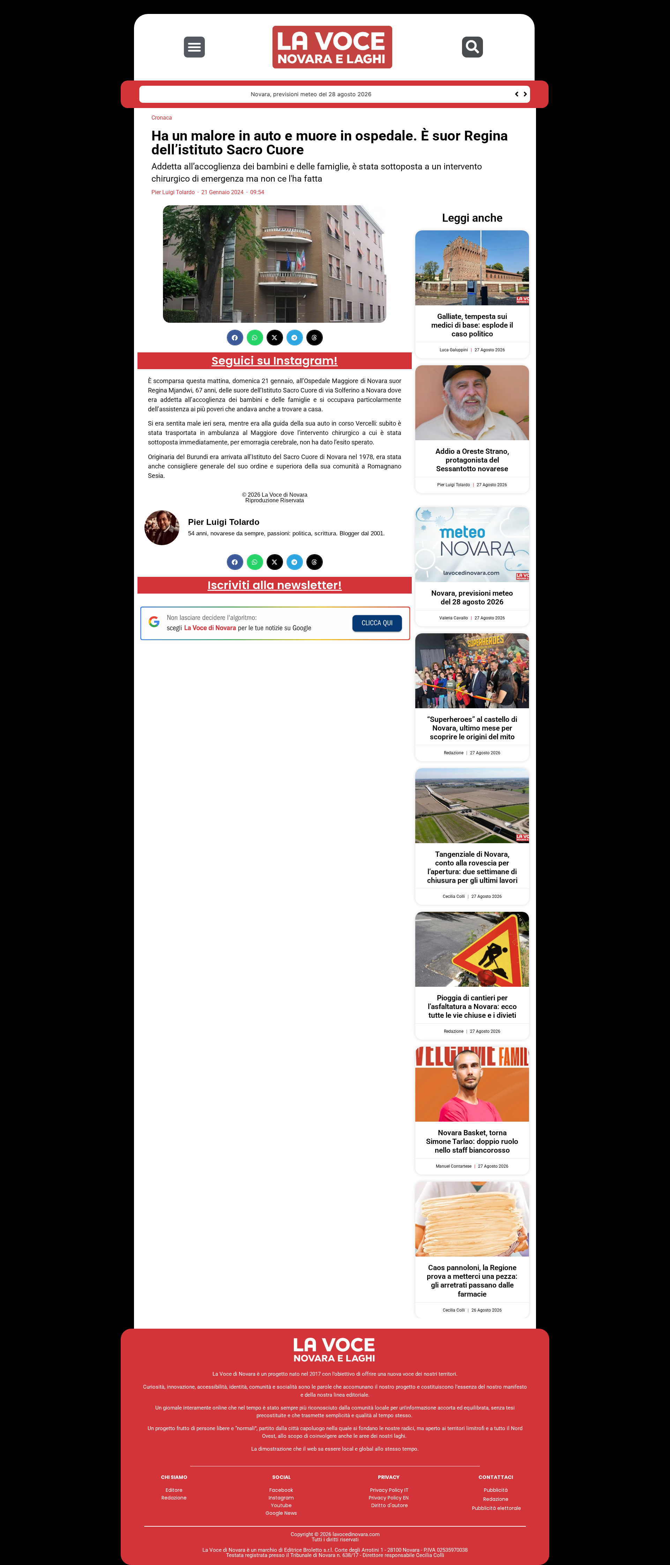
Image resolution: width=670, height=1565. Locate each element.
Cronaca (161, 117)
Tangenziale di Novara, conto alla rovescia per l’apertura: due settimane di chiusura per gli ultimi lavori (472, 867)
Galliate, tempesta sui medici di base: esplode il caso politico (472, 325)
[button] (194, 47)
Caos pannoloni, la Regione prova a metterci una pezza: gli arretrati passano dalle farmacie (472, 1281)
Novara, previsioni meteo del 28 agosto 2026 (209, 94)
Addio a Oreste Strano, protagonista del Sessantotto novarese (472, 460)
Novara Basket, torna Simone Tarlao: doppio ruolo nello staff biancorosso (472, 1141)
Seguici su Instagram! (274, 360)
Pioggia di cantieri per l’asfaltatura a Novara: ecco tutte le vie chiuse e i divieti (472, 1007)
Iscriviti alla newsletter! (275, 585)
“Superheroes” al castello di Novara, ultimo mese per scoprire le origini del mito (472, 728)
